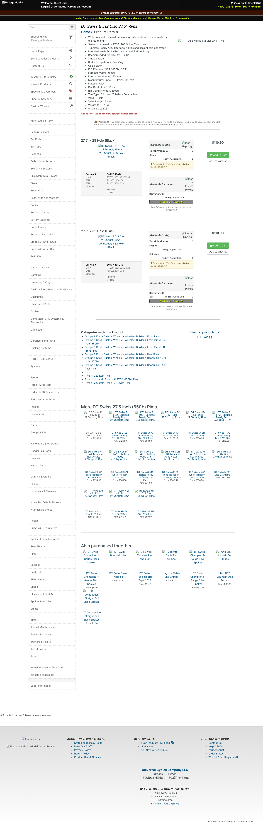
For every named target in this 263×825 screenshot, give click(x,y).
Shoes (34, 586)
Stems (34, 608)
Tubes (34, 656)
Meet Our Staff (83, 746)
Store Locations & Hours (45, 58)
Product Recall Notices (87, 757)
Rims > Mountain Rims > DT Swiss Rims (107, 382)
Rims (33, 553)
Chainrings (37, 296)
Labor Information (41, 685)
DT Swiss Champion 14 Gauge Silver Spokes (198, 578)
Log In (45, 6)
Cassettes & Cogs (41, 282)
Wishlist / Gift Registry (43, 76)
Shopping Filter (39, 36)
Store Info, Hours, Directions (165, 803)
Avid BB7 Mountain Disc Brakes (224, 577)
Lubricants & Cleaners (43, 491)
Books (34, 205)
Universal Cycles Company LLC (165, 770)
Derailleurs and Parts (43, 340)
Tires (33, 619)
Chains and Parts (40, 304)
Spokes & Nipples (41, 601)
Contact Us (37, 65)
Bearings (36, 153)
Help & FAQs (215, 746)
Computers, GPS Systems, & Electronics (47, 320)
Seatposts (36, 572)
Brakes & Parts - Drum (44, 241)
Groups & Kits (38, 432)
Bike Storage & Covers (44, 175)
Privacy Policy (82, 749)
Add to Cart (219, 154)
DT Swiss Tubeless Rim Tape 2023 (144, 577)
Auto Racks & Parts (42, 120)
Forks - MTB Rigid (41, 384)
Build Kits (36, 256)
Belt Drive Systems (42, 168)
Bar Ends (36, 139)
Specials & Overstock (43, 91)
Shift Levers (38, 579)
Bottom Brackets (40, 219)
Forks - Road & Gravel (43, 399)
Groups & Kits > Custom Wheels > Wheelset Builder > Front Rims (122, 336)
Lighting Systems (41, 476)
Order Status (58, 6)
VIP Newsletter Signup (154, 749)
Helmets (35, 458)
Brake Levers (38, 227)
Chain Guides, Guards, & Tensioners (51, 289)
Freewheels (37, 414)
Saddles (35, 564)
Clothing (35, 311)
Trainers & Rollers (41, 641)
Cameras (36, 274)
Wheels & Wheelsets (42, 674)
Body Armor (37, 190)
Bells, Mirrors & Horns (43, 161)
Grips (34, 425)
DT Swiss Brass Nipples (118, 575)
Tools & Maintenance (43, 627)
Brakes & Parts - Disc (43, 234)
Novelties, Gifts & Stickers (46, 502)
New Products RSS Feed (156, 742)
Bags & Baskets (40, 131)
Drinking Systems (41, 347)
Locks (34, 483)
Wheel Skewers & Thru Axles (47, 667)
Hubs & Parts (38, 465)
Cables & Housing (41, 267)
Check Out (254, 2)
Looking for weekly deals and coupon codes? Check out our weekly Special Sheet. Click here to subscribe (132, 18)
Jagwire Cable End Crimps (171, 575)
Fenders (35, 377)
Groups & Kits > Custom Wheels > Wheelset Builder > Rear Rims (122, 354)
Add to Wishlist (218, 160)
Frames (35, 406)
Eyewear (36, 366)
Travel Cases (38, 649)
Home (85, 32)
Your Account (216, 749)
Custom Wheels (40, 106)
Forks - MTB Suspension (45, 392)
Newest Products (41, 84)
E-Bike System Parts (42, 359)
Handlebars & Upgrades (45, 443)
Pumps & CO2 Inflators (44, 527)
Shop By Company (41, 98)
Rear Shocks (38, 546)
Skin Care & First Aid (42, 594)
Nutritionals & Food (42, 509)
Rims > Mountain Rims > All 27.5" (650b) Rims (111, 379)
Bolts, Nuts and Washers (45, 197)
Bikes (34, 183)
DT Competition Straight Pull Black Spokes (91, 616)
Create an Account (79, 6)
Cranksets (36, 329)
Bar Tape (36, 146)
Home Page (37, 51)
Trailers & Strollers (41, 634)
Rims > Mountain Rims (97, 375)
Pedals (34, 520)
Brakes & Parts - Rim (43, 249)
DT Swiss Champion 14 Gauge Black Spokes (91, 578)
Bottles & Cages (40, 212)
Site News (147, 746)
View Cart (239, 2)
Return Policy (82, 753)
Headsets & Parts (41, 450)
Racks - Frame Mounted (45, 539)
